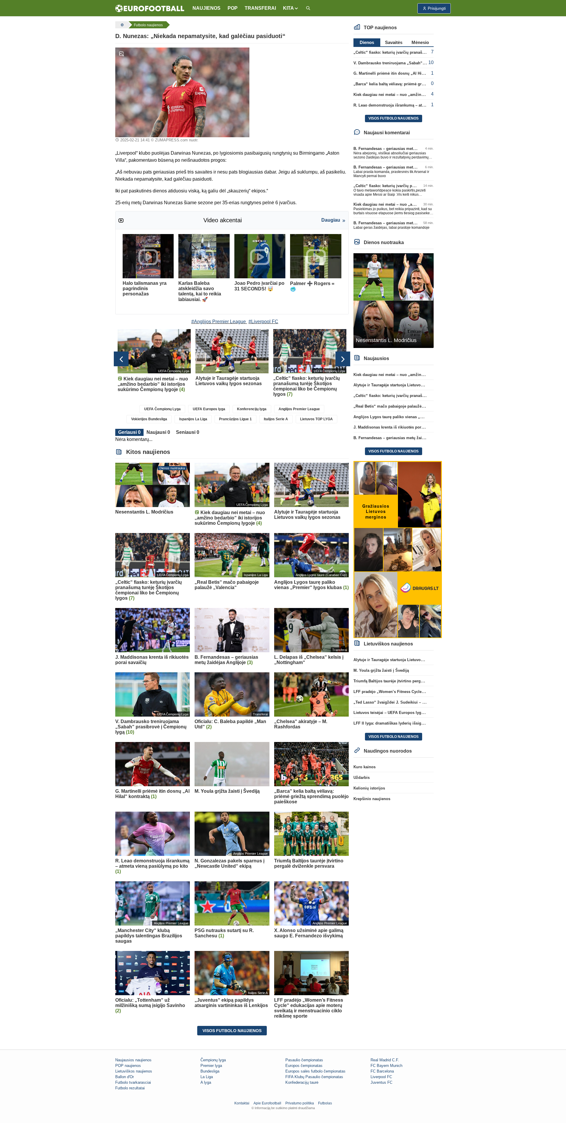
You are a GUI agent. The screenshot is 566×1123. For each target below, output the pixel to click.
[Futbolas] (121, 24)
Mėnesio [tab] (420, 42)
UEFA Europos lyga (209, 409)
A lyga (205, 1082)
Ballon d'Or (124, 1077)
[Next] (342, 359)
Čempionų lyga (213, 1060)
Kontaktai (241, 1103)
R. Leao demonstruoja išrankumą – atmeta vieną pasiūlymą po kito (414, 105)
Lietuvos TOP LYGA (316, 419)
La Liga (206, 1077)
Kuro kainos (364, 767)
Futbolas (325, 1103)
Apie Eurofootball (267, 1103)
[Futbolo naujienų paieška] (308, 8)
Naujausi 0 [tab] (158, 432)
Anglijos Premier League (299, 409)
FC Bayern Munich (386, 1065)
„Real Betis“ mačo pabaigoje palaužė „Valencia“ (397, 406)
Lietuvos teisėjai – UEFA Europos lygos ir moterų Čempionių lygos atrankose (424, 712)
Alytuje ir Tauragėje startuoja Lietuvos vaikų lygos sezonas (407, 385)
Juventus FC (381, 1082)
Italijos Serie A (276, 419)
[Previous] (121, 359)
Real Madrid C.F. (385, 1060)
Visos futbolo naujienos (232, 1030)
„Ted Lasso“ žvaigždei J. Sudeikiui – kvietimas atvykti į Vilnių (410, 702)
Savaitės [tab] (393, 42)
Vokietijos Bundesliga (149, 419)
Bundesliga (209, 1071)
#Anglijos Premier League (218, 321)
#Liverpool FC (263, 321)
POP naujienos (128, 1065)
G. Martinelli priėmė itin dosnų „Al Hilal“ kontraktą (399, 73)
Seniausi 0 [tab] (187, 432)
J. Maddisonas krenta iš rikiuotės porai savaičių (397, 427)
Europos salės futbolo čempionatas (315, 1071)
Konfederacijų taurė (301, 1082)
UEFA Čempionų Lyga (162, 409)
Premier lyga (211, 1065)
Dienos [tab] (367, 42)
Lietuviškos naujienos (133, 1071)
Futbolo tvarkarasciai (133, 1082)
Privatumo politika (299, 1103)
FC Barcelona (382, 1071)
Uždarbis (361, 777)
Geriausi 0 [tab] (129, 432)
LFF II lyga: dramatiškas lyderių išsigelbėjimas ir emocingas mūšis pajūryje (422, 723)
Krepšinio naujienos (371, 799)
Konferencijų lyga (251, 409)
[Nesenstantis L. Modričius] (393, 300)
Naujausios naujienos (133, 1060)
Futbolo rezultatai (130, 1088)
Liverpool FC (381, 1077)
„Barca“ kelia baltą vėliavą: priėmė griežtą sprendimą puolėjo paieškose (419, 84)
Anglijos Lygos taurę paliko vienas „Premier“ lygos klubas (407, 417)
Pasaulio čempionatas (304, 1060)
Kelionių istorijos (369, 788)
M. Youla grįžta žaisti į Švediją (381, 670)
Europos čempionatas (304, 1065)
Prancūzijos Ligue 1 (235, 419)
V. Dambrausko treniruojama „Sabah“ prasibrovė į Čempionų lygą (413, 63)
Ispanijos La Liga (193, 419)
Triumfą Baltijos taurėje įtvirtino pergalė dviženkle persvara (407, 681)
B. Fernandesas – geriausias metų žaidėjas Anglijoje (401, 148)
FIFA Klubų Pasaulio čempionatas (314, 1077)
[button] (290, 8)
